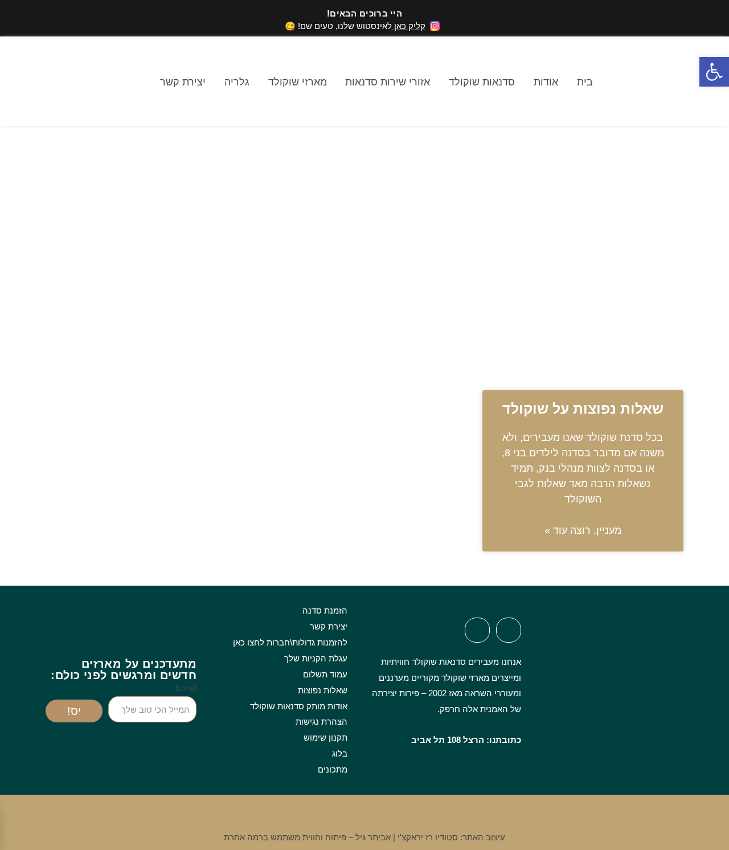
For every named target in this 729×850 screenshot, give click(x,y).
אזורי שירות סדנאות (387, 82)
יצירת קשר (183, 82)
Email (185, 688)
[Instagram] (477, 630)
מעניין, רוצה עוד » (582, 530)
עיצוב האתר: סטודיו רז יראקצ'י (451, 837)
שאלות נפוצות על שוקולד (583, 408)
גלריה (236, 82)
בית (585, 82)
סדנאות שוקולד (482, 82)
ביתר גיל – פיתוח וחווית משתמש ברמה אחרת (307, 837)
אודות (546, 82)
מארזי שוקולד (297, 82)
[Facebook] (508, 630)
